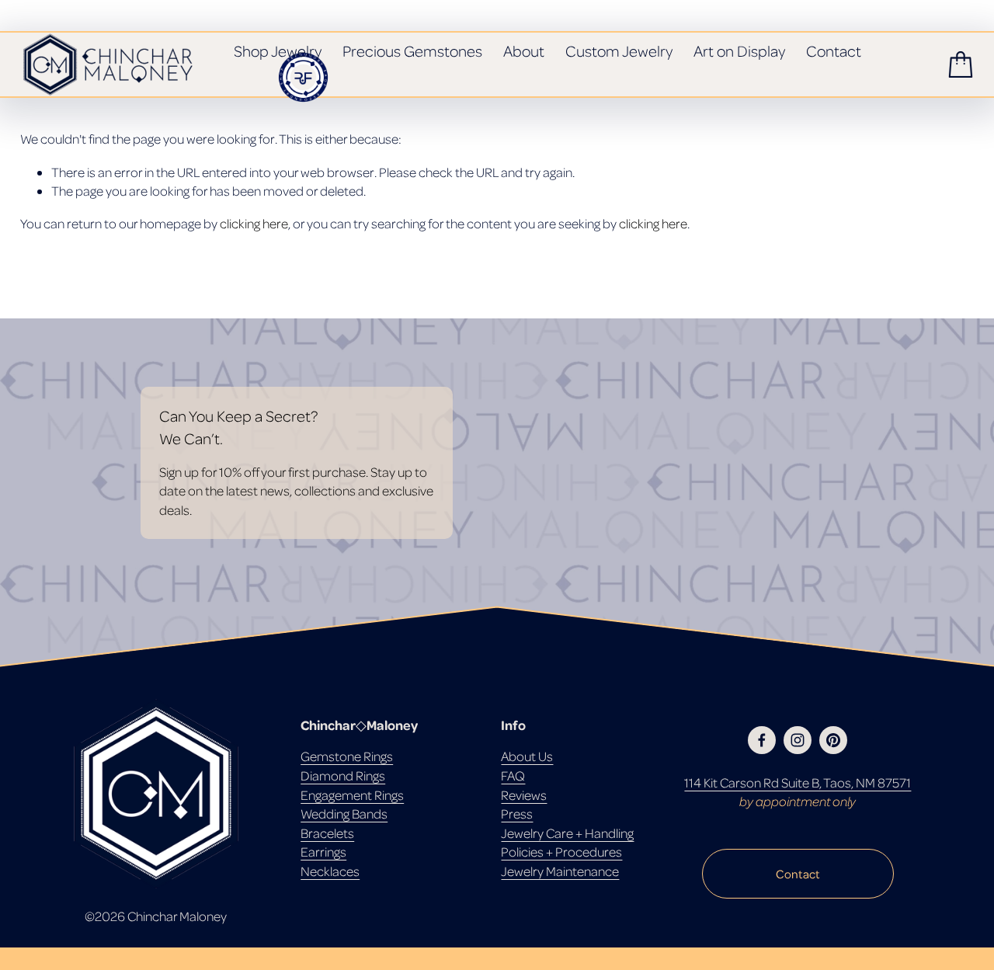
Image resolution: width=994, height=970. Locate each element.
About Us (527, 756)
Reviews (524, 795)
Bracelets (327, 833)
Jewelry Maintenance (560, 871)
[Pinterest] (833, 740)
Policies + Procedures (561, 851)
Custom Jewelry (619, 51)
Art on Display (739, 51)
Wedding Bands (344, 813)
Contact (833, 51)
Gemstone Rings (347, 756)
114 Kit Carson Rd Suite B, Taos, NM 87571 (797, 782)
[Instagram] (798, 740)
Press (517, 813)
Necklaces (330, 871)
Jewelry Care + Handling (567, 833)
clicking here (254, 223)
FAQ (513, 775)
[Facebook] (762, 740)
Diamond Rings (343, 775)
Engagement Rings (352, 795)
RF (302, 77)
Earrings (323, 851)
